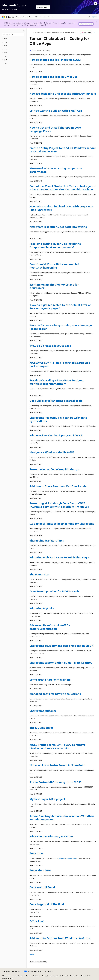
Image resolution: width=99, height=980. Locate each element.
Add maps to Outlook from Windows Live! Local (60, 938)
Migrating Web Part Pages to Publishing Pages (60, 557)
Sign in (94, 17)
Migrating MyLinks (42, 608)
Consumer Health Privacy (58, 976)
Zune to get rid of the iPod (47, 904)
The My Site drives (41, 728)
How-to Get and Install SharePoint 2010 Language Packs (55, 129)
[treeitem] (13, 38)
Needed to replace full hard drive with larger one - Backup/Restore (61, 208)
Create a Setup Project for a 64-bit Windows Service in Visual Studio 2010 (63, 149)
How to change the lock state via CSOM (55, 59)
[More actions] (94, 32)
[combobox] (13, 34)
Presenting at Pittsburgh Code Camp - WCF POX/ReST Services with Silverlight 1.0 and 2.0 (59, 504)
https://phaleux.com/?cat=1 (66, 858)
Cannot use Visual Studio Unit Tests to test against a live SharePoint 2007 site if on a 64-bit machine (63, 187)
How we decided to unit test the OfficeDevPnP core (63, 93)
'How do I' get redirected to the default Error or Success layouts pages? (60, 306)
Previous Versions (18, 976)
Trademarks (85, 976)
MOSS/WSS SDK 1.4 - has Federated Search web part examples (60, 364)
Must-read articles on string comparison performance (56, 170)
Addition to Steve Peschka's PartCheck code (58, 486)
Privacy (44, 976)
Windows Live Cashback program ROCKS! (56, 435)
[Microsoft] (3, 17)
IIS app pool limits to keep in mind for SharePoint (62, 523)
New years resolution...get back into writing (58, 227)
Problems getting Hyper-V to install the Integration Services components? (55, 245)
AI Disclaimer (6, 976)
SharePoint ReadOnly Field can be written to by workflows (58, 419)
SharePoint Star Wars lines (47, 540)
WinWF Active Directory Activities (51, 836)
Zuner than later (40, 870)
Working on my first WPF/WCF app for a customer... (54, 286)
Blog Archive (39, 32)
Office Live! (37, 921)
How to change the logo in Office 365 (54, 76)
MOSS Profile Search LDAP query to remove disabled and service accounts (57, 746)
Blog (27, 976)
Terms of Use (74, 976)
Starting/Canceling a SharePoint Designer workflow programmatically (57, 382)
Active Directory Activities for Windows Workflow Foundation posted (62, 817)
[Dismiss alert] (95, 3)
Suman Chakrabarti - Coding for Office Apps (59, 32)
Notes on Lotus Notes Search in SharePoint (58, 765)
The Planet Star (40, 574)
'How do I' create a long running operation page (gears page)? (61, 327)
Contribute (36, 976)
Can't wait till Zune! (42, 887)
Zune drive (37, 853)
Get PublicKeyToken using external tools (56, 401)
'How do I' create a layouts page (50, 345)
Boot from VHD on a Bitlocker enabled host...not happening (54, 265)
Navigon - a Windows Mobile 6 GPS (52, 452)
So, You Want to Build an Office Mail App (56, 110)
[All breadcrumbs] (31, 32)
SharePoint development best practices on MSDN (61, 645)
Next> (32, 954)
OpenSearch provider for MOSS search (54, 591)
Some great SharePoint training (50, 679)
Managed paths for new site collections (55, 694)
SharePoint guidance (43, 711)
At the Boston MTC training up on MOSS (55, 782)
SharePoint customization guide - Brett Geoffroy (61, 662)
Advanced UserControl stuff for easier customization (50, 626)
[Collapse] (24, 30)
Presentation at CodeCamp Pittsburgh (54, 469)
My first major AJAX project (47, 799)
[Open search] (89, 17)
